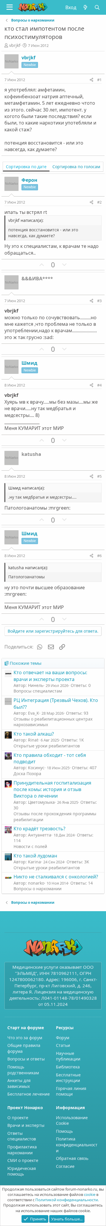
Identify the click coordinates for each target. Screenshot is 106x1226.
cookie (89, 1194)
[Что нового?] (85, 7)
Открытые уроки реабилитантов (47, 746)
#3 (99, 300)
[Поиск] (97, 7)
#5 (99, 476)
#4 (99, 385)
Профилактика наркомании (22, 1149)
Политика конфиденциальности (76, 1144)
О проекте (17, 1117)
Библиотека (68, 1067)
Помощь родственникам (23, 1070)
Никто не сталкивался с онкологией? (56, 876)
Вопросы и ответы (26, 1059)
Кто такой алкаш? (34, 734)
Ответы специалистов (21, 1136)
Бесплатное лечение (28, 1094)
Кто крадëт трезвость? (39, 828)
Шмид (29, 363)
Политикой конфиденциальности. (67, 1199)
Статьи (63, 1045)
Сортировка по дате (26, 166)
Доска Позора (27, 773)
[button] (9, 7)
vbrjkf (14, 45)
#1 (99, 79)
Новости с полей (30, 846)
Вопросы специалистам (38, 691)
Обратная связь (72, 1158)
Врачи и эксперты (25, 1125)
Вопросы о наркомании (38, 888)
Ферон (29, 180)
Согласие (65, 1166)
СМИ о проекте (22, 1160)
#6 (99, 555)
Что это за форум (24, 1037)
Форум (62, 1037)
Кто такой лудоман (35, 855)
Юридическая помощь (21, 1171)
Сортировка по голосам (76, 166)
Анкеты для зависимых (19, 1083)
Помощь (64, 1131)
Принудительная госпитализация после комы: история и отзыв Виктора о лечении (52, 789)
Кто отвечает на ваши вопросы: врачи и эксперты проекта (50, 675)
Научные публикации (68, 1056)
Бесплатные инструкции (68, 1077)
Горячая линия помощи (71, 1091)
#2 (99, 202)
